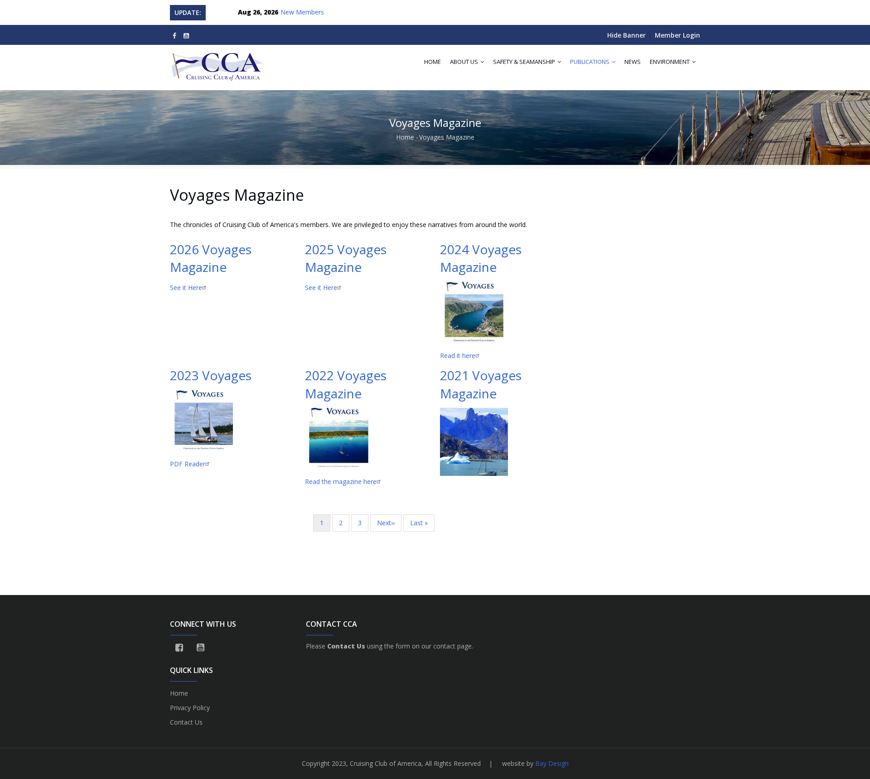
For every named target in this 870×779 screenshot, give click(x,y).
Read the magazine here (341, 481)
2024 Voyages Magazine (481, 258)
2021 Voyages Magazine (481, 384)
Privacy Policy (190, 707)
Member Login (677, 35)
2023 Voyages (210, 375)
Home (432, 62)
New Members (302, 12)
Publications (590, 62)
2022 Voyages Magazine (346, 384)
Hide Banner (626, 35)
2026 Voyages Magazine (210, 258)
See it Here (186, 287)
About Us (464, 62)
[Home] (218, 63)
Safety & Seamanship (524, 62)
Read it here (457, 355)
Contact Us (186, 722)
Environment (670, 62)
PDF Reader (187, 464)
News (632, 62)
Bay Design (552, 763)
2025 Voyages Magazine (346, 258)
